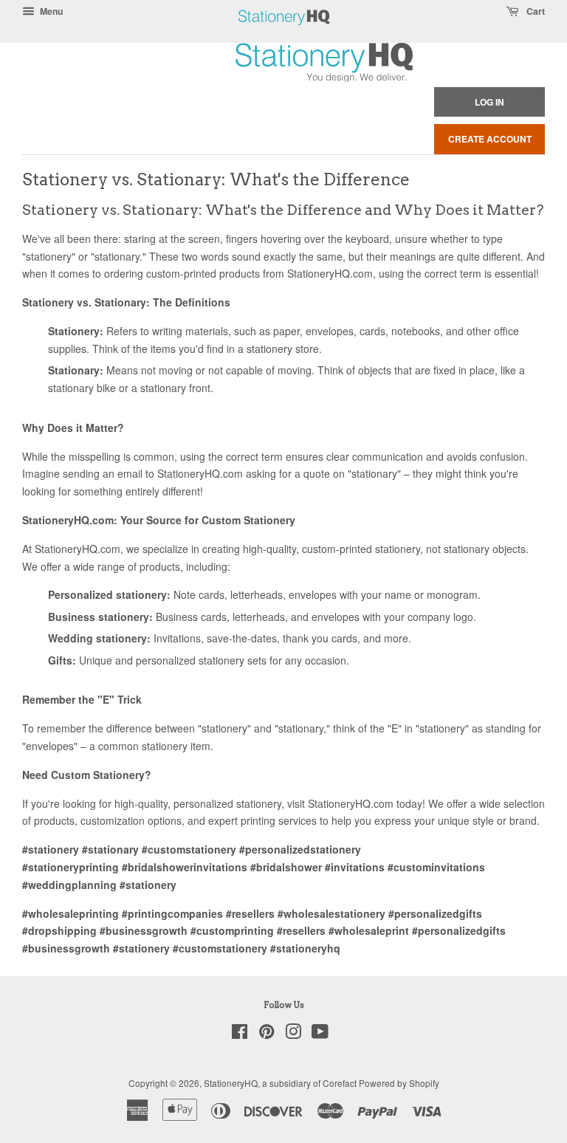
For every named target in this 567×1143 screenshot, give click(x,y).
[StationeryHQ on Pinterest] (266, 1034)
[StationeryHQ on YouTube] (320, 1034)
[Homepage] (284, 33)
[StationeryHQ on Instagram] (293, 1034)
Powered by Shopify (399, 1083)
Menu (50, 11)
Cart (534, 11)
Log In (489, 102)
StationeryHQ (231, 1083)
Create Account (490, 138)
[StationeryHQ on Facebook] (239, 1034)
